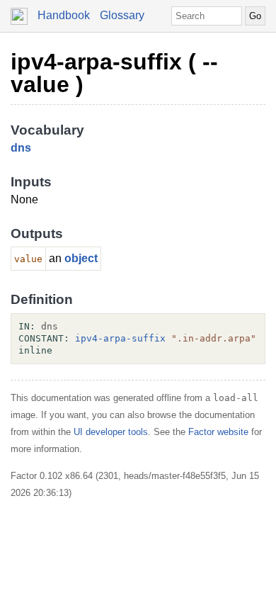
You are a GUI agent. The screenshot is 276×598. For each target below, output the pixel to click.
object (81, 258)
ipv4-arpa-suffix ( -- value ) (114, 73)
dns (21, 148)
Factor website (218, 432)
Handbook (64, 15)
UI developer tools (111, 432)
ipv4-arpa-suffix (120, 338)
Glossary (122, 15)
